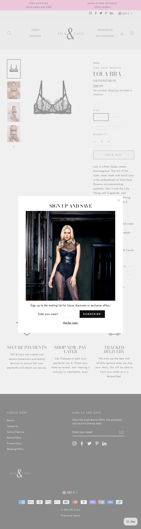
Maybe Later (70, 323)
